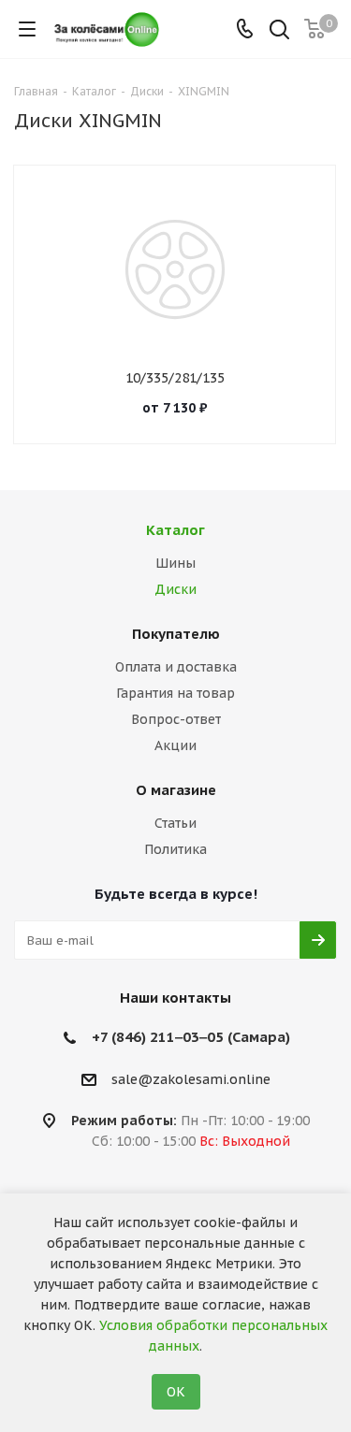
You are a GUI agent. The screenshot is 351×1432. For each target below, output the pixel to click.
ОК (176, 1391)
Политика (175, 849)
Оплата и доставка (176, 666)
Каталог (175, 530)
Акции (175, 745)
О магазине (176, 790)
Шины (175, 563)
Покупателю (176, 634)
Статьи (175, 823)
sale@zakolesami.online (191, 1079)
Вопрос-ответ (176, 719)
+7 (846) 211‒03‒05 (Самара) (191, 1037)
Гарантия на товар (175, 693)
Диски (175, 589)
